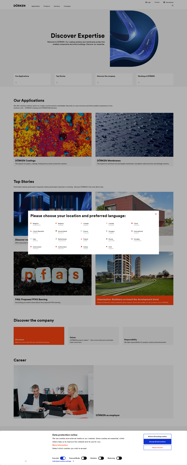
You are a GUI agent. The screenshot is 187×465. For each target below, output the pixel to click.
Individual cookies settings (61, 461)
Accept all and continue (157, 441)
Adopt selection (157, 447)
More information (60, 445)
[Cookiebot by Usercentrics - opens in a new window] (25, 461)
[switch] (84, 458)
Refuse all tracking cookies (157, 436)
